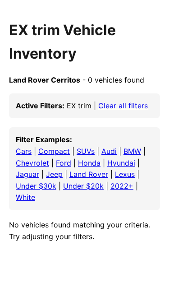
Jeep (54, 174)
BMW (132, 151)
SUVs (86, 151)
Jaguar (27, 174)
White (25, 197)
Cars (24, 151)
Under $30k (36, 185)
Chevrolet (32, 162)
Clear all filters (123, 105)
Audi (109, 151)
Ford (63, 162)
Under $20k (83, 185)
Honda (89, 162)
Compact (54, 151)
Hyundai (121, 162)
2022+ (121, 185)
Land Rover (88, 174)
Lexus (125, 174)
